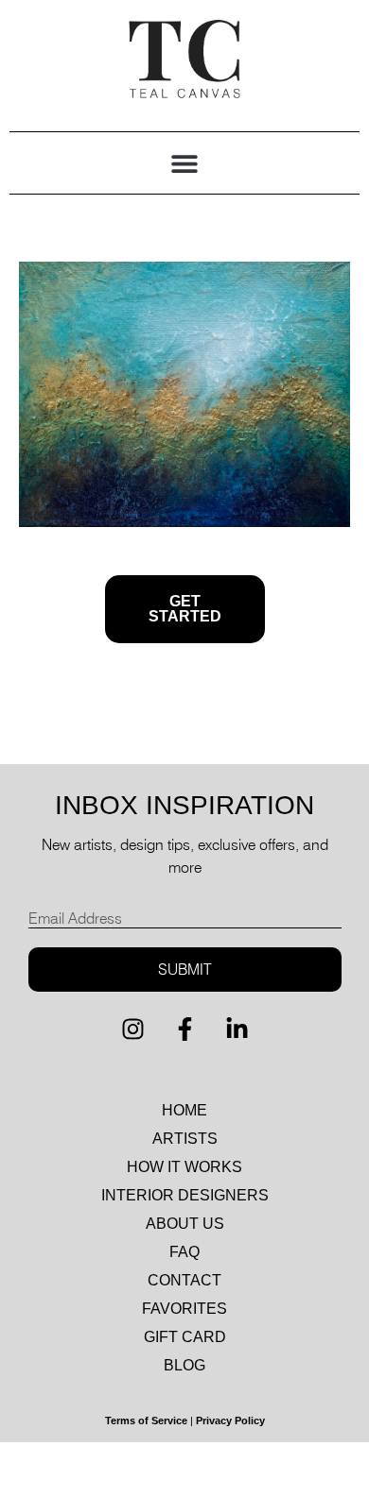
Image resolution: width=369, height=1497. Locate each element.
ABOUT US (185, 1224)
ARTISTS (185, 1139)
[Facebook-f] (184, 1029)
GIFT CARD (185, 1337)
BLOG (184, 1365)
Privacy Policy (230, 1420)
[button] (185, 163)
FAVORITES (184, 1309)
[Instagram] (132, 1029)
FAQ (184, 1252)
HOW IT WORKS (184, 1167)
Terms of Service (146, 1420)
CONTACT (184, 1280)
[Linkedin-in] (236, 1029)
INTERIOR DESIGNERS (185, 1195)
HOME (184, 1110)
